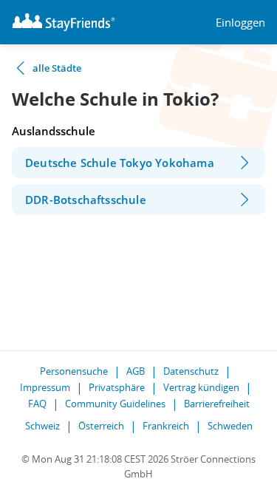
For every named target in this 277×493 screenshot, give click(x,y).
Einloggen (240, 22)
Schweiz (42, 425)
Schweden (230, 425)
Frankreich (166, 425)
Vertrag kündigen (201, 387)
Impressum (45, 387)
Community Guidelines (115, 403)
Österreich (101, 425)
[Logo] (63, 22)
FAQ (37, 403)
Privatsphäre (117, 387)
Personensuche (74, 371)
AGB (135, 371)
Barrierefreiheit (217, 403)
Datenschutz (191, 371)
